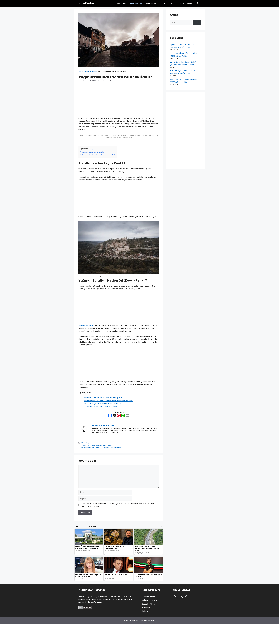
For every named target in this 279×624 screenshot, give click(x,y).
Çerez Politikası (148, 604)
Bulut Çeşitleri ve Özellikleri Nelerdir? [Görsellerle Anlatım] (108, 400)
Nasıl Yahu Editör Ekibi (103, 425)
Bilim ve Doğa (136, 3)
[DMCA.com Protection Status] (85, 608)
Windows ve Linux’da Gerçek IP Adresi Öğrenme (98, 445)
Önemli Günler (169, 3)
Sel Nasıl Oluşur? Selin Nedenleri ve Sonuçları (102, 403)
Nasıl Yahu (86, 3)
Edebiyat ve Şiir (152, 3)
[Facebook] (110, 416)
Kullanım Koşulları (149, 600)
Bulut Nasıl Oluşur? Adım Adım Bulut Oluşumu (103, 398)
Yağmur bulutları (85, 325)
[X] (114, 416)
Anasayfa (82, 71)
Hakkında (146, 607)
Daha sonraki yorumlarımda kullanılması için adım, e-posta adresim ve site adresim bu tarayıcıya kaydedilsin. (117, 505)
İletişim (145, 611)
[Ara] (197, 22)
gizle (93, 149)
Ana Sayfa (121, 3)
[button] (198, 3)
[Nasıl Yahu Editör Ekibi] (84, 432)
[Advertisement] (118, 100)
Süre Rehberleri (186, 3)
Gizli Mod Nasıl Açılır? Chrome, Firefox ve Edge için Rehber (101, 447)
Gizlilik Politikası (148, 596)
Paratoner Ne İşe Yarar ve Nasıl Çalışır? (100, 406)
